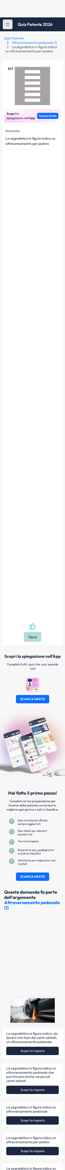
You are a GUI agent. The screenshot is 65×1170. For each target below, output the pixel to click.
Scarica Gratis (48, 116)
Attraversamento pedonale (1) (34, 42)
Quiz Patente (14, 38)
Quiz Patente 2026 (35, 24)
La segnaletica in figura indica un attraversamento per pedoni (31, 1140)
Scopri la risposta (33, 1051)
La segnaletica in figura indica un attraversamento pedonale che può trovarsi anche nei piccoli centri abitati (31, 1074)
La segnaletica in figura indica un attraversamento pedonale (31, 1109)
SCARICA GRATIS (32, 699)
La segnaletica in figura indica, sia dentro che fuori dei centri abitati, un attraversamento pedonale (32, 1037)
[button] (7, 24)
